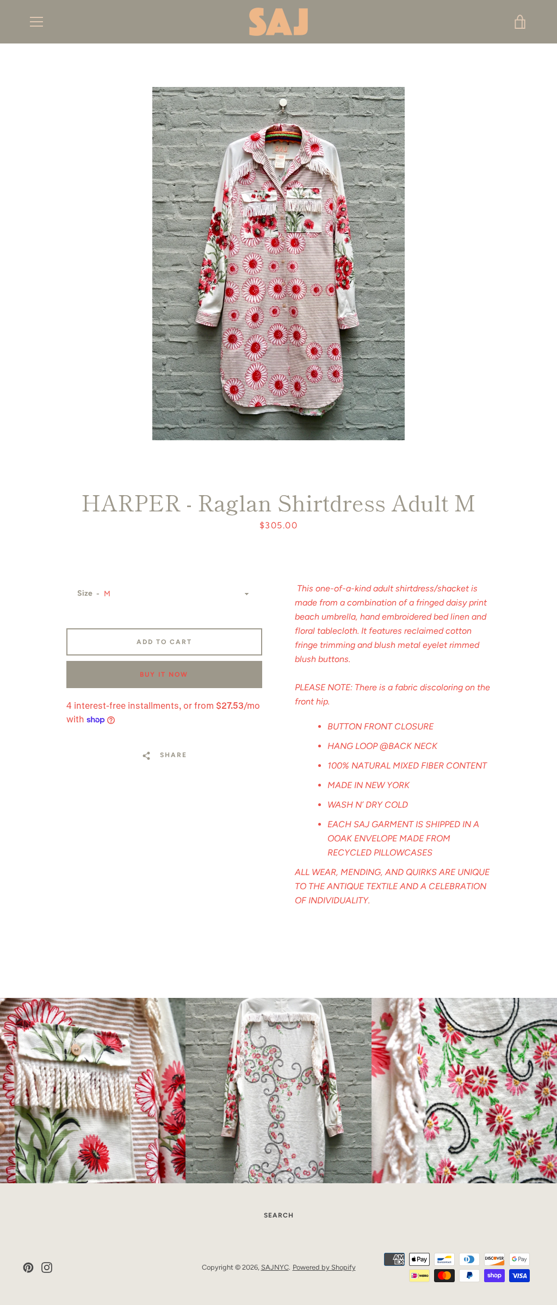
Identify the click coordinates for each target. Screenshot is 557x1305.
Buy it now (164, 674)
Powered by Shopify (324, 1267)
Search (279, 1215)
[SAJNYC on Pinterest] (28, 1267)
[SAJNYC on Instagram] (46, 1267)
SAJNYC (275, 1267)
